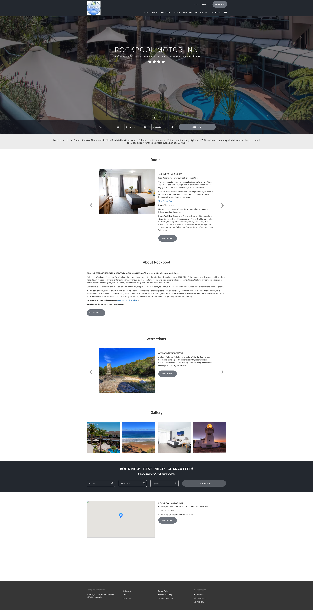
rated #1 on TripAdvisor (127, 300)
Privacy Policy (163, 591)
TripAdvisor (201, 598)
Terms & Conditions (165, 598)
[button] (225, 12)
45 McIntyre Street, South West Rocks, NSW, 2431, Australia (183, 506)
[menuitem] (147, 12)
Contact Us (127, 598)
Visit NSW (200, 602)
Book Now (196, 127)
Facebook (200, 594)
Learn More (166, 238)
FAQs (124, 594)
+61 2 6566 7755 (167, 510)
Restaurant (127, 591)
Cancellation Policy (165, 594)
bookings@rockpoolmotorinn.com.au (177, 514)
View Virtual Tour (165, 201)
